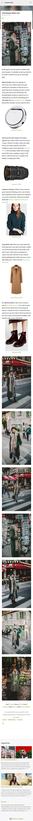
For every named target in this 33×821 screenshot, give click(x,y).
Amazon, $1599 (16, 184)
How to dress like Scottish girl (9, 759)
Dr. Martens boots (12, 305)
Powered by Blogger (17, 818)
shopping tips (11, 719)
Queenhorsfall (8, 2)
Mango (12, 704)
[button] (3, 18)
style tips (20, 719)
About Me (3, 801)
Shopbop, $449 (16, 237)
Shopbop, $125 (16, 352)
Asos (15, 707)
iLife (15, 100)
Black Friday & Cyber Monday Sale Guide (11, 786)
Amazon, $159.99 (16, 130)
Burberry (6, 707)
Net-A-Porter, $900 (16, 297)
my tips (4, 719)
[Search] (31, 2)
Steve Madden (25, 707)
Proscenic (22, 100)
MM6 (21, 704)
